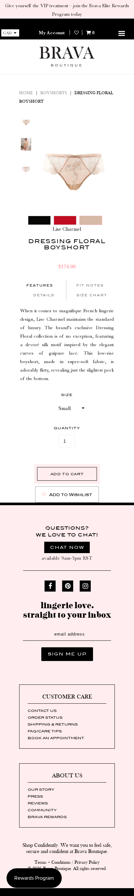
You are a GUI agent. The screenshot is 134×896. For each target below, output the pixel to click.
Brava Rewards (47, 817)
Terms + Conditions (52, 862)
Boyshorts (53, 93)
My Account (52, 32)
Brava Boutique (57, 868)
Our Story (41, 789)
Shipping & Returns (53, 724)
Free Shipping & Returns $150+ (67, 23)
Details (43, 295)
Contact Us (42, 710)
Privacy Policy (87, 862)
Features (39, 285)
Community (42, 810)
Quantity (67, 428)
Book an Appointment (56, 738)
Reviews (38, 803)
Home (26, 93)
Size (67, 395)
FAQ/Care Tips (45, 731)
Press (35, 796)
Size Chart (91, 295)
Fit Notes (90, 285)
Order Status (45, 717)
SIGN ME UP (67, 654)
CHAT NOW (67, 547)
